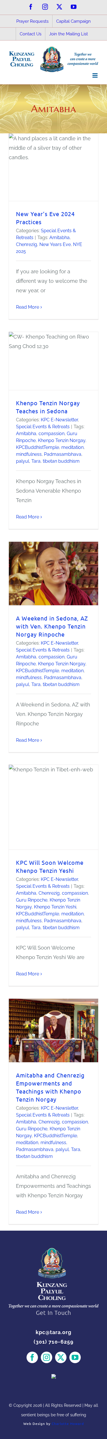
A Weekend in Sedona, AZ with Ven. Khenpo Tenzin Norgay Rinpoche (52, 626)
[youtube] (75, 1357)
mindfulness (29, 454)
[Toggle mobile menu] (95, 75)
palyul (22, 461)
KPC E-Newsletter (59, 419)
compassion (51, 433)
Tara (36, 461)
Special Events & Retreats (43, 426)
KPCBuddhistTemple (37, 447)
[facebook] (32, 1357)
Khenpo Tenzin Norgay (61, 440)
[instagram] (46, 1357)
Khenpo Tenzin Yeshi (55, 907)
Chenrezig (26, 244)
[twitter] (60, 1357)
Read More (27, 307)
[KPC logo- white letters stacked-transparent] (53, 1250)
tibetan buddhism (61, 461)
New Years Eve (55, 244)
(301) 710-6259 (54, 1342)
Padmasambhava (62, 454)
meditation (72, 447)
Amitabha (59, 237)
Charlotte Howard (68, 1423)
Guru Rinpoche (31, 900)
